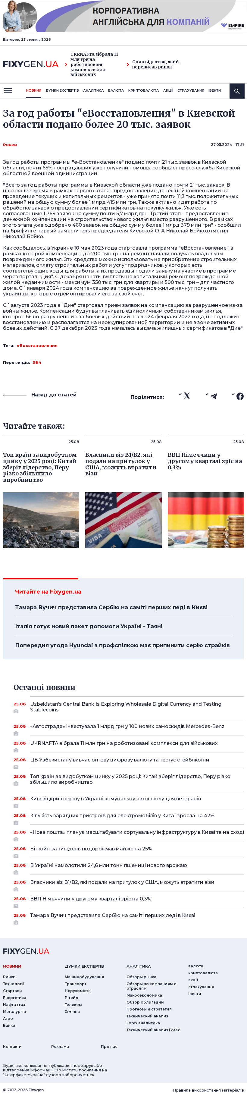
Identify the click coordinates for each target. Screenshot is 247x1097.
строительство (94, 219)
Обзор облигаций (145, 1002)
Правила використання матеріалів (208, 1090)
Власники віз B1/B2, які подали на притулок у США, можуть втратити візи (122, 882)
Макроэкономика (144, 995)
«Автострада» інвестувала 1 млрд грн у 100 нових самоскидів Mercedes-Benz (127, 726)
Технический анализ (147, 1016)
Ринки (10, 144)
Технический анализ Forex (153, 1030)
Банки (9, 1025)
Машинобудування (84, 977)
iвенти (214, 90)
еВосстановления (37, 345)
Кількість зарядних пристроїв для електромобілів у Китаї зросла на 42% (122, 815)
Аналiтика (93, 90)
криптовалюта (143, 90)
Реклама (60, 1046)
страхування (190, 90)
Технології (13, 984)
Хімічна (72, 1011)
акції (168, 90)
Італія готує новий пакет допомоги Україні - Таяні (88, 626)
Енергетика (14, 997)
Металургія (14, 1011)
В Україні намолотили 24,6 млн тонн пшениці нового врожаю (108, 865)
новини (33, 90)
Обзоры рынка (141, 977)
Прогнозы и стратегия (149, 1009)
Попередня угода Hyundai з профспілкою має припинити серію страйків (122, 645)
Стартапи (12, 990)
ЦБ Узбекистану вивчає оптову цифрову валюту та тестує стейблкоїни (119, 760)
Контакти (12, 1046)
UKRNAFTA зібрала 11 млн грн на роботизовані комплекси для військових (94, 64)
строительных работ (81, 265)
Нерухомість (77, 990)
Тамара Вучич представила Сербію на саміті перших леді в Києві (111, 607)
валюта (116, 90)
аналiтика (139, 966)
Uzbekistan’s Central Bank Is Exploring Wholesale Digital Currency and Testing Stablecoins (125, 707)
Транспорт (75, 984)
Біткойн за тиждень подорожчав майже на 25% (91, 849)
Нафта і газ (14, 1004)
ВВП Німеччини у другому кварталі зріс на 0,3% (90, 899)
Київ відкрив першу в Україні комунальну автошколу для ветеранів (115, 799)
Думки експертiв (62, 90)
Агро (8, 1018)
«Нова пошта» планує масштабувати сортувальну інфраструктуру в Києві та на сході (137, 832)
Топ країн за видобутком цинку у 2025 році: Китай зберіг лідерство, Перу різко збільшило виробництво (130, 779)
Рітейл (71, 997)
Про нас (109, 1046)
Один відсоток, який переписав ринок (155, 64)
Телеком (73, 1004)
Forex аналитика (143, 1023)
